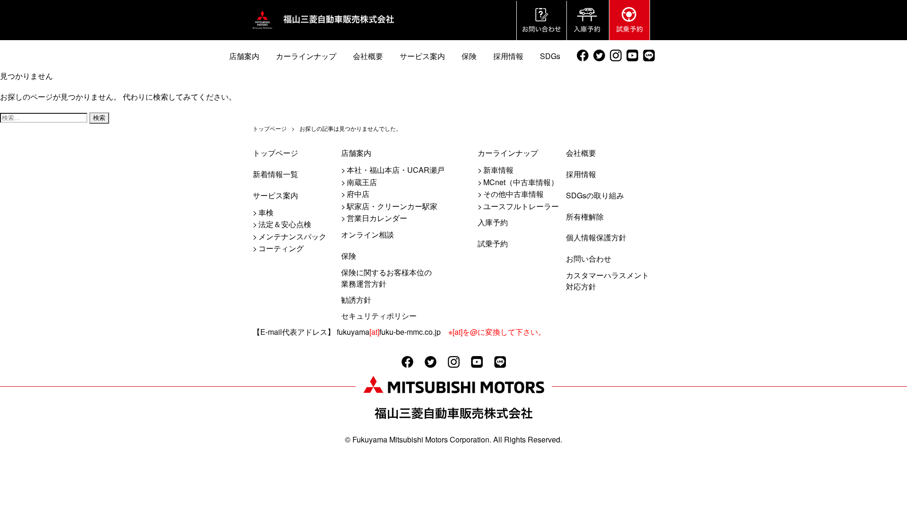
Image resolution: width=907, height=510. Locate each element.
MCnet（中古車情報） (520, 182)
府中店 (358, 193)
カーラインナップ (508, 152)
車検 (266, 212)
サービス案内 (275, 195)
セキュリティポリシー (379, 315)
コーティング (281, 248)
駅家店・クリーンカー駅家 (392, 206)
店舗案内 (356, 152)
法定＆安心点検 (284, 224)
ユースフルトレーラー (521, 206)
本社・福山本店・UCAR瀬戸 (396, 169)
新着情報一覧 (275, 174)
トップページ (275, 152)
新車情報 (498, 169)
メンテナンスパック (292, 236)
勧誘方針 (356, 299)
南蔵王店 (362, 182)
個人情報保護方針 (596, 237)
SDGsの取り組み (595, 195)
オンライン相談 (367, 234)
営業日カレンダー (377, 217)
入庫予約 (493, 222)
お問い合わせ (588, 258)
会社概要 (581, 152)
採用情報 (581, 174)
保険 (348, 255)
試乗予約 (493, 243)
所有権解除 (585, 216)
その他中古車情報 (513, 193)
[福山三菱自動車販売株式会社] (262, 29)
